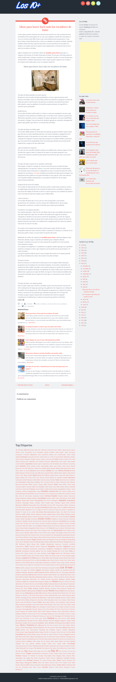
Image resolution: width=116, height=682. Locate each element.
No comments (29, 306)
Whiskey (54, 665)
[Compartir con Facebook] (23, 300)
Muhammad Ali (32, 591)
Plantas (54, 611)
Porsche (29, 614)
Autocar (38, 466)
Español (18, 519)
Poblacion (72, 611)
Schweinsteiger (20, 632)
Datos (69, 498)
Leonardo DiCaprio (49, 565)
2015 (32, 450)
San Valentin (50, 630)
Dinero (25, 505)
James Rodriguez (42, 553)
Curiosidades (41, 498)
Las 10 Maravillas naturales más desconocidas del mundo (93, 181)
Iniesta (73, 546)
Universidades (48, 656)
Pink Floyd (60, 609)
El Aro (33, 510)
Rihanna (41, 625)
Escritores (47, 516)
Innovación (19, 549)
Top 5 (66, 651)
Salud (17, 630)
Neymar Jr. (26, 595)
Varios (48, 658)
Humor (61, 542)
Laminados (53, 562)
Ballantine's (31, 468)
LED (29, 565)
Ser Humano (52, 632)
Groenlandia (47, 535)
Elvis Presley (71, 512)
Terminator (67, 646)
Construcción (53, 491)
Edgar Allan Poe (58, 507)
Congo (38, 491)
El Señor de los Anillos (28, 512)
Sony (23, 639)
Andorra (61, 459)
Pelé (23, 607)
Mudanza (18, 591)
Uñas (53, 656)
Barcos (69, 468)
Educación (72, 507)
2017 (39, 450)
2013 (25, 450)
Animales (32, 461)
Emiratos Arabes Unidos (43, 514)
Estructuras (72, 519)
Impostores (58, 544)
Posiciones (50, 614)
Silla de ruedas (48, 634)
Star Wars (44, 639)
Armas (35, 464)
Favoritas (42, 523)
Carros (53, 480)
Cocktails (72, 487)
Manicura (53, 572)
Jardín (58, 553)
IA (74, 542)
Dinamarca (19, 505)
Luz (61, 570)
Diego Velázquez (55, 503)
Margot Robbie (48, 575)
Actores (46, 452)
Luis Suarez (45, 570)
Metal (27, 584)
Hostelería (32, 542)
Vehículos (59, 658)
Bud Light (66, 475)
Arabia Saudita (71, 461)
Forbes (26, 528)
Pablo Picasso (71, 600)
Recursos (35, 620)
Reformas (51, 620)
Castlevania (63, 480)
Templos (46, 646)
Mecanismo (55, 579)
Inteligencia (50, 549)
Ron (46, 627)
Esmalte (67, 516)
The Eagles (53, 648)
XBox (30, 667)
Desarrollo (18, 503)
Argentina (28, 464)
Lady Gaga (38, 562)
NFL (30, 595)
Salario (73, 627)
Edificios (65, 507)
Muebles (64, 304)
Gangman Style (46, 530)
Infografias (51, 546)
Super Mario (59, 641)
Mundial (45, 591)
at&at (17, 466)
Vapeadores (42, 658)
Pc (21, 607)
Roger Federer (33, 627)
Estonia (61, 519)
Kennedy (28, 560)
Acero (34, 452)
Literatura (45, 568)
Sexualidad (19, 634)
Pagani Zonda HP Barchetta (24, 602)
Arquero (39, 464)
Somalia (69, 637)
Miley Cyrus (65, 586)
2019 (46, 450)
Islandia (54, 551)
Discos (38, 505)
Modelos (41, 588)
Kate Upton (64, 558)
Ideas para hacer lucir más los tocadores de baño (45, 28)
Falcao (68, 521)
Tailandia (18, 643)
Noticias (29, 597)
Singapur (67, 634)
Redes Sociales (43, 621)
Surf (65, 641)
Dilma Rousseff (70, 503)
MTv (74, 588)
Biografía (47, 473)
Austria (28, 466)
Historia (28, 539)
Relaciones (19, 623)
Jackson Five (32, 553)
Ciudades (41, 487)
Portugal (44, 614)
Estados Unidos (44, 518)
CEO (42, 482)
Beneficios (68, 471)
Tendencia (52, 646)
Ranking (50, 618)
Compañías (61, 489)
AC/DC (22, 452)
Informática (59, 546)
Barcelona (64, 468)
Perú (44, 609)
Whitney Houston (67, 665)
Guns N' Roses (19, 537)
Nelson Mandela (52, 593)
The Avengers (30, 648)
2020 (49, 450)
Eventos (35, 521)
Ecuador (50, 507)
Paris (45, 604)
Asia (60, 464)
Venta (24, 660)
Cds (16, 482)
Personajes (19, 609)
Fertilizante (19, 526)
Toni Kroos (44, 651)
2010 (82, 325)
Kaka (51, 558)
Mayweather (33, 579)
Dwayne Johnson (26, 507)
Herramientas (66, 537)
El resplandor (69, 510)
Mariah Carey (56, 575)
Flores (17, 528)
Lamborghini (46, 562)
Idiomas (33, 544)
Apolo (60, 461)
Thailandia (22, 648)
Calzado (47, 477)
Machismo (66, 570)
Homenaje (58, 539)
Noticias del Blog (37, 598)
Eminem (33, 514)
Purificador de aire (28, 618)
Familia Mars (19, 523)
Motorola (64, 588)
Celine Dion (30, 482)
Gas (52, 530)
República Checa (43, 623)
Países (40, 602)
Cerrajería (47, 482)
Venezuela (19, 660)
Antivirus (47, 461)
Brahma (30, 475)
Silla (42, 634)
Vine (43, 662)
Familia (72, 521)
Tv (29, 656)
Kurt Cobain (67, 560)
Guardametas (58, 535)
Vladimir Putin (67, 662)
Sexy (25, 634)
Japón (53, 553)
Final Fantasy (56, 526)
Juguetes (39, 558)
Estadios (27, 519)
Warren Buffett (25, 665)
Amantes (37, 459)
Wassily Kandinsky (36, 665)
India (26, 546)
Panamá (62, 602)
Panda (67, 602)
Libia (73, 565)
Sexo (73, 632)
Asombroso (65, 464)
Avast (55, 466)
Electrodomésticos (50, 512)
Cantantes (19, 480)
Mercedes (72, 581)
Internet (18, 551)
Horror (21, 542)
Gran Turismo (31, 535)
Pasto (58, 604)
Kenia (23, 560)
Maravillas (24, 575)
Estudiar (25, 521)
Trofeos (51, 653)
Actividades (40, 452)
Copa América (63, 491)
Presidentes (28, 616)
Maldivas (47, 572)
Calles (34, 477)
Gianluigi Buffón (29, 532)
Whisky (59, 665)
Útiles (73, 656)
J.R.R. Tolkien (25, 553)
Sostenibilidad (29, 639)
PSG (53, 616)
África (39, 454)
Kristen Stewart (59, 560)
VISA (60, 662)
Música (62, 591)
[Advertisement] (89, 67)
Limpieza (27, 568)
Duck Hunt (18, 507)
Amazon (43, 459)
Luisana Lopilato (55, 570)
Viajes (59, 660)
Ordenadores (50, 600)
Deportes (62, 500)
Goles (53, 533)
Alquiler (72, 457)
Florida (21, 528)
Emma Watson (65, 514)
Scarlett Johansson (68, 630)
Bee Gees (55, 470)
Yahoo (34, 667)
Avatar (59, 466)
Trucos (56, 653)
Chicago (40, 484)
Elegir (58, 512)
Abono (73, 450)
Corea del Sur (30, 494)
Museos (57, 591)
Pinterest (67, 609)
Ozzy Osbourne (62, 600)
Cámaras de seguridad (56, 477)
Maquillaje (72, 572)
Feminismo (61, 523)
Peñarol (49, 607)
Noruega (23, 598)
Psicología (58, 616)
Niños (64, 595)
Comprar (18, 491)
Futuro (22, 530)
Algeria (42, 457)
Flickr (73, 526)
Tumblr (69, 653)
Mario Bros (64, 575)
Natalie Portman (20, 593)
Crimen (41, 496)
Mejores (55, 581)
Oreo (56, 600)
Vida (74, 660)
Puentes (72, 616)
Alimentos (67, 457)
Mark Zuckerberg (30, 577)
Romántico (41, 627)
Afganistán (33, 454)
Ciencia (29, 487)
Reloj (29, 623)
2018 (42, 450)
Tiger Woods (71, 648)
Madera (25, 572)
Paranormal (35, 604)
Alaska (73, 454)
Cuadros (65, 496)
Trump (60, 653)
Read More (32, 322)
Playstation (65, 611)
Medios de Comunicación (30, 581)
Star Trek (38, 639)
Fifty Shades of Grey (31, 526)
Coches (62, 487)
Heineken (59, 537)
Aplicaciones (54, 461)
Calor (37, 477)
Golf (57, 532)
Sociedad (49, 637)
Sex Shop (68, 632)
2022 (82, 255)
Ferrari (67, 523)
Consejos (44, 304)
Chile (45, 484)
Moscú (59, 588)
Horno (17, 542)
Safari (69, 627)
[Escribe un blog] (20, 300)
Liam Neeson (63, 565)
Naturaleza (29, 593)
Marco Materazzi (38, 575)
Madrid (36, 572)
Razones (64, 618)
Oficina (27, 600)
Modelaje (35, 588)
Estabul (23, 519)
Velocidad (66, 658)
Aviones (68, 466)
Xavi (17, 667)
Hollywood (45, 539)
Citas (36, 487)
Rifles (36, 625)
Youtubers (51, 667)
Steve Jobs (59, 639)
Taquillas (38, 643)
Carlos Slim (36, 480)
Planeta (48, 611)
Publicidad (67, 616)
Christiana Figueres (21, 487)
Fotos (37, 528)
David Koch (25, 500)
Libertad (69, 565)
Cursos (49, 498)
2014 (29, 450)
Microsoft (44, 586)
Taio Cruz (25, 643)
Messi (17, 584)
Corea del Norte (20, 494)
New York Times (70, 593)
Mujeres (40, 591)
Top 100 (61, 651)
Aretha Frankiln (20, 464)
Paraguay (29, 604)
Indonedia (32, 546)
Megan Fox (48, 581)
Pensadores (43, 607)
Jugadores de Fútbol (29, 558)
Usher (64, 656)
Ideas (28, 544)
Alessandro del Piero (33, 457)
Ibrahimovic (22, 544)
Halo (31, 537)
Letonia (57, 565)
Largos (63, 562)
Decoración (51, 304)
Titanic (30, 651)
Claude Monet (49, 487)
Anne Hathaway (39, 461)
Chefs (30, 484)
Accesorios (28, 452)
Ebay (33, 507)
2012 (21, 450)
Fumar (73, 528)
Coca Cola (56, 487)
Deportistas (71, 500)
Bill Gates (41, 473)
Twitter (32, 656)
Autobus (33, 466)
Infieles (38, 546)
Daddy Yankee (56, 498)
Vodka (73, 662)
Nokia (73, 595)
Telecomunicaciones (21, 646)
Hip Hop (23, 539)
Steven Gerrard (66, 639)
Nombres (18, 597)
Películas (28, 607)
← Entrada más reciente (24, 385)
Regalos (57, 621)
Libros (18, 568)
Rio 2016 (46, 625)
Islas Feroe (61, 551)
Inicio (47, 385)
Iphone (38, 551)
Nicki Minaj (35, 595)
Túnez (73, 653)
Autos (51, 466)
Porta (33, 614)
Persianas (72, 607)
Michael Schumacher (69, 584)
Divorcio (49, 505)
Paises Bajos (46, 602)
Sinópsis (72, 634)
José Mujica (52, 555)
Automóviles (45, 466)
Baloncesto (38, 468)
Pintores (72, 609)
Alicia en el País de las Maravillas (53, 457)
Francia (51, 528)
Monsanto (53, 588)
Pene (38, 607)
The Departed (46, 648)
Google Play (66, 532)
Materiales (18, 579)
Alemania (24, 457)
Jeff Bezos (66, 553)
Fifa (24, 526)
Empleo (73, 514)
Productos (35, 616)
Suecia (48, 641)
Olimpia (32, 600)
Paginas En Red (47, 678)
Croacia (60, 496)
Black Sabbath (54, 473)
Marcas (31, 575)
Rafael (45, 618)
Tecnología (71, 643)
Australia (22, 466)
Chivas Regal (71, 484)
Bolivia (73, 473)
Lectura (26, 565)
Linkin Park (38, 568)
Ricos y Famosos (27, 625)
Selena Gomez (39, 632)
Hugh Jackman (45, 542)
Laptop (58, 562)
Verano (49, 660)
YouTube (45, 667)
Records (30, 621)
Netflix (63, 593)
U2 (36, 656)
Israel (66, 551)
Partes (54, 604)
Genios (68, 530)
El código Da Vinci (41, 510)
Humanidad (56, 542)
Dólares (66, 505)
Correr (47, 493)
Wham (43, 665)
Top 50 (70, 651)
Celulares (37, 482)
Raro (59, 618)
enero (84, 304)
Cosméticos (68, 493)
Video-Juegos (20, 663)
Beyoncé (22, 473)
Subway (24, 641)
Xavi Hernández (23, 667)
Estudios (30, 521)
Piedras (52, 609)
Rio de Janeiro (54, 625)
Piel (56, 609)
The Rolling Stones (62, 648)
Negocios (44, 593)
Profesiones (42, 616)
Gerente (21, 532)
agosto (85, 276)
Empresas (19, 516)
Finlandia (68, 526)
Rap (56, 618)
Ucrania (40, 656)
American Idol (50, 459)
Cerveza (52, 482)
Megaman (41, 581)
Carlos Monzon (27, 480)
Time (22, 651)
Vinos (47, 663)
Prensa (22, 616)
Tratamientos (45, 653)
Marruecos (57, 577)
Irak (42, 551)
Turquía (24, 656)
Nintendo (51, 595)
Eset (57, 516)
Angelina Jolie (24, 461)
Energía (24, 516)
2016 (36, 450)
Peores (53, 607)
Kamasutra (56, 558)
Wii (74, 665)
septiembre (86, 274)
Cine (33, 487)
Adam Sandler (59, 452)
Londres (57, 568)
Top (49, 651)
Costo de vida (23, 496)
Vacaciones (19, 658)
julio (84, 279)
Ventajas (30, 660)
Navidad (36, 593)
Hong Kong (71, 539)
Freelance (61, 528)
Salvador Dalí (25, 630)
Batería (39, 470)
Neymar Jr (19, 595)
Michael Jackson (49, 584)
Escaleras (35, 516)
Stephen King (52, 639)
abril (84, 287)
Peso (48, 609)
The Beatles (37, 648)
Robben (68, 625)
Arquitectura (45, 464)
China (56, 484)
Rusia (65, 627)
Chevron (35, 484)
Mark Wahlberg (20, 577)
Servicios (62, 632)
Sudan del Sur (41, 641)
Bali (26, 468)
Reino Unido (71, 621)
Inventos (32, 551)
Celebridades (22, 482)
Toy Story (23, 653)
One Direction (39, 600)
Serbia (58, 632)
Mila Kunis (58, 586)
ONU (45, 600)
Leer (32, 565)
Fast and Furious (34, 523)
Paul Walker (67, 604)
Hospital (26, 542)
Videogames (28, 663)
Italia (71, 551)
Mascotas (72, 577)
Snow (44, 637)
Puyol (36, 618)
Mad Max (72, 570)
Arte (51, 464)
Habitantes (27, 537)
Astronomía (71, 464)
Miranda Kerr (19, 588)
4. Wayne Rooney (66, 450)
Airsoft (68, 454)
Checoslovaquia (23, 484)
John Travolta (35, 555)
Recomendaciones (21, 621)
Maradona (18, 575)
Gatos (64, 530)
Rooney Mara (55, 627)
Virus (56, 663)
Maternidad (26, 579)
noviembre (86, 268)
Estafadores (54, 519)
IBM (17, 544)
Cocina (67, 487)
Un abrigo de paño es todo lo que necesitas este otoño (43, 327)
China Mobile (63, 484)
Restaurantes (61, 623)
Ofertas (23, 600)
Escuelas (52, 516)
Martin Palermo (65, 577)
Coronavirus (42, 493)
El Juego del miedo (59, 510)
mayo (84, 284)
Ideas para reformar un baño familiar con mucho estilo (43, 353)
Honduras (64, 539)
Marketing (39, 577)
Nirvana (68, 595)
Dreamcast (72, 505)
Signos (38, 634)
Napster (72, 591)
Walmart (18, 665)
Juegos (68, 556)
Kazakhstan (19, 560)
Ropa (60, 627)
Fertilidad (72, 523)
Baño (38, 304)
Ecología (37, 507)
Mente (67, 581)
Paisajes (35, 602)
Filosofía (49, 526)
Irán (45, 551)
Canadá (64, 477)
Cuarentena (72, 496)
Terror (73, 646)
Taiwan (32, 643)
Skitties (28, 637)
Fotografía (32, 528)
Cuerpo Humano (21, 498)
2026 (59, 450)
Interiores (72, 549)
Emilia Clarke (26, 514)
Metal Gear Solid (34, 584)
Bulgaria (18, 477)
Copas (69, 491)
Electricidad (39, 512)
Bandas (44, 468)
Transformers (36, 653)
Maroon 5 (51, 577)
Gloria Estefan (42, 532)
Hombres (52, 539)
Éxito (40, 521)
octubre (85, 271)
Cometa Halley (40, 489)
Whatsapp (48, 665)
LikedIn (22, 568)
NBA (40, 593)
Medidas (68, 579)
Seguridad (31, 632)
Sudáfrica (29, 641)
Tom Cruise (37, 651)
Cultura (34, 498)
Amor (57, 459)
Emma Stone (56, 514)
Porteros (38, 614)
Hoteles (38, 542)
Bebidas (49, 471)
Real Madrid (71, 618)
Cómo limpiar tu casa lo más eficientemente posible (42, 340)
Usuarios (68, 656)
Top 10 (54, 650)
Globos (36, 532)
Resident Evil (53, 623)
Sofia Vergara (56, 637)
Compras (24, 491)
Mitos (25, 588)
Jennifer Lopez (26, 556)
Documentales (60, 505)
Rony (49, 627)
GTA (52, 535)
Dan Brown (63, 498)
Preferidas (62, 614)
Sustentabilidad (70, 641)
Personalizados (27, 609)
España (72, 516)
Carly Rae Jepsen (45, 480)
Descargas (25, 503)
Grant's (38, 535)
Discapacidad (32, 505)
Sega (26, 632)
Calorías (42, 477)
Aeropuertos (19, 454)
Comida (46, 489)
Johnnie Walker (44, 555)
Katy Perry (71, 558)
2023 (55, 450)
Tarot (54, 643)
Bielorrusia (29, 473)
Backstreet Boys (20, 468)
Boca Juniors (63, 473)
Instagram (26, 549)
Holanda (39, 539)
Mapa (67, 572)
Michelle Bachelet (35, 586)
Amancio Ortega (29, 459)
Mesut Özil (22, 584)
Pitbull (44, 611)
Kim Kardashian (42, 560)
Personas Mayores (37, 609)
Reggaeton (63, 620)
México (41, 584)
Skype (32, 637)
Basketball (32, 471)
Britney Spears (50, 475)
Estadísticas (34, 519)
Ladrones (32, 562)
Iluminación (50, 544)
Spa (34, 639)
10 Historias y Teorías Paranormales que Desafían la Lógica (92, 110)
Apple (64, 461)
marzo (85, 299)
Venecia (72, 658)
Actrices (51, 452)
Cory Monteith (60, 493)
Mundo (51, 590)
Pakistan (52, 602)
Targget (44, 643)
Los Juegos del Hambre (28, 570)
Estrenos (65, 519)
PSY (63, 616)
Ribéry (68, 623)
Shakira (29, 634)
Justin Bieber (46, 558)
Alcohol (18, 457)
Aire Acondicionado (60, 454)
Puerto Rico (19, 618)
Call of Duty (28, 477)
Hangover (35, 537)
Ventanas (36, 660)
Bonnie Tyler (19, 475)
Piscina (35, 611)
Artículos (56, 464)
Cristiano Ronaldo (50, 496)
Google (60, 533)
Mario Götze (71, 575)
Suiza (52, 641)
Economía (44, 507)
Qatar (40, 618)
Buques (22, 477)
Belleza (61, 471)
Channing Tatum (65, 482)
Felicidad (47, 523)
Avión (63, 466)
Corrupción (53, 493)
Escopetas (41, 516)
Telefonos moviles (38, 646)
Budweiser (72, 475)
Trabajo (28, 653)
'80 (16, 450)
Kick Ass (33, 560)
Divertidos (44, 505)
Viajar (54, 660)
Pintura (18, 611)
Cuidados (29, 498)
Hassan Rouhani (51, 537)
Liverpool (51, 568)
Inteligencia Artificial (61, 549)
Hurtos (71, 542)
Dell (44, 500)
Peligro (34, 607)
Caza (67, 480)
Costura (30, 496)
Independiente (20, 546)
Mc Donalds (41, 579)
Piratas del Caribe (26, 611)
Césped (58, 482)
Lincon (32, 568)
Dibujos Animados (35, 503)
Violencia (52, 662)
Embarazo (18, 514)
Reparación (34, 623)
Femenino (54, 523)
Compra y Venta (70, 489)
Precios (57, 614)
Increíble (72, 544)
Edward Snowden (20, 510)
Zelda (56, 667)
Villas (39, 662)
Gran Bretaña (24, 535)
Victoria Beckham (67, 660)
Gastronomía (57, 530)
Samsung (42, 630)
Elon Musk (64, 512)
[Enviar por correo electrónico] (18, 300)
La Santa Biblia (25, 562)
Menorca (62, 581)
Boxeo (25, 475)
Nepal (59, 593)
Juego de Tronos (61, 555)
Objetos (68, 597)
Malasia (41, 572)
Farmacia (26, 523)
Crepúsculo (36, 496)
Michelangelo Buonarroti (23, 586)
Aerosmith (26, 454)
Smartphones (39, 637)
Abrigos (18, 452)
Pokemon (18, 614)
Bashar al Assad (24, 470)
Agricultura (45, 454)
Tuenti (65, 653)
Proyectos (48, 616)
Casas (57, 480)
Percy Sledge (59, 607)
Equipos (30, 516)
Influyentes (44, 546)
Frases (56, 528)
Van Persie (34, 658)
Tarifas (49, 643)
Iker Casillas (41, 544)
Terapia (62, 646)
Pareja (41, 604)
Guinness (72, 535)
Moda (30, 588)
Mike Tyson (51, 586)
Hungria (66, 542)
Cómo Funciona (53, 489)
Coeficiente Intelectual (22, 489)
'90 (19, 450)
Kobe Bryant (50, 560)
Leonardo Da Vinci (39, 565)
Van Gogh (26, 658)
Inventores (25, 551)
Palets (57, 602)
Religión (25, 623)
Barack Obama (55, 468)
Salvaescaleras (34, 630)
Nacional (67, 591)
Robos (23, 627)
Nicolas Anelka (43, 595)
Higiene (18, 539)
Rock (26, 627)
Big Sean (34, 473)
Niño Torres (58, 595)
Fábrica (50, 521)
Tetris (17, 648)
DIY (54, 505)
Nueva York (46, 598)
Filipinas (40, 526)
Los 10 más (66, 567)
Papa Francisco (20, 604)
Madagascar (19, 572)
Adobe (66, 452)
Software (63, 637)
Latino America (70, 562)
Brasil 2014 (41, 475)
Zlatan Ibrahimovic (64, 667)
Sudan (34, 641)
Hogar (58, 304)
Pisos (39, 611)
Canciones (71, 477)
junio (84, 281)
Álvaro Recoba (20, 459)
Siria (17, 637)
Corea (73, 491)
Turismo (18, 656)
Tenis (57, 646)
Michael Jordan (58, 584)
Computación (31, 491)
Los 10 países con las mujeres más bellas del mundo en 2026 (92, 118)
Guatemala (66, 535)
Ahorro (51, 454)
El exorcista (50, 510)
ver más (37, 173)
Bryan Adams (59, 475)
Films (45, 526)
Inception (65, 544)
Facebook (62, 521)
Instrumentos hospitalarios (37, 549)
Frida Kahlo (68, 528)
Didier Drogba (45, 503)
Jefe (61, 553)
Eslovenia (61, 516)
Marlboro (45, 577)
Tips (19, 306)
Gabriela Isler (29, 530)
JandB (49, 553)
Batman (43, 470)
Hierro (73, 537)
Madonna (31, 572)
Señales (46, 632)
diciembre (86, 266)
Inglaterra (66, 546)
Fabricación (55, 521)
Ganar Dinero (37, 530)
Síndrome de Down (58, 634)
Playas (59, 611)
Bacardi (73, 466)
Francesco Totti (44, 528)
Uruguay (58, 656)
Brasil (35, 475)
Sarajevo (58, 630)
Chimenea (50, 484)
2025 (82, 248)
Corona (36, 493)
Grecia (42, 535)
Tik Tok (18, 651)
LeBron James (19, 565)
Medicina (62, 579)
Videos (35, 663)
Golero (49, 532)
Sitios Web (22, 637)
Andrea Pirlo (68, 459)
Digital (63, 503)
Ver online (43, 660)
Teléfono (29, 646)
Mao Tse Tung (60, 572)
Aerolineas (72, 452)
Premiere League (70, 614)
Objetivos (63, 597)
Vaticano (53, 658)
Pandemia (72, 602)
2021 (52, 450)
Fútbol (18, 530)
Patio (62, 604)
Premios (18, 616)
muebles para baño (53, 53)
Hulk (50, 542)
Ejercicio (28, 510)
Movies (70, 588)
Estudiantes (19, 521)
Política (24, 614)
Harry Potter (43, 537)
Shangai (34, 634)
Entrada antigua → (68, 385)
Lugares (38, 570)
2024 (82, 250)
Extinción (44, 521)
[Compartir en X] (22, 300)
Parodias (50, 604)
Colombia (32, 489)
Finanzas (63, 526)
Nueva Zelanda (55, 598)
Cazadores (72, 480)
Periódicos (66, 607)
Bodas (69, 473)
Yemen (39, 667)
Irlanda (49, 551)
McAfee (48, 579)
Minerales (72, 586)
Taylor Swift (61, 643)
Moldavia (47, 588)
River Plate (62, 625)
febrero (85, 302)
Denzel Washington (52, 500)
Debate (32, 500)
